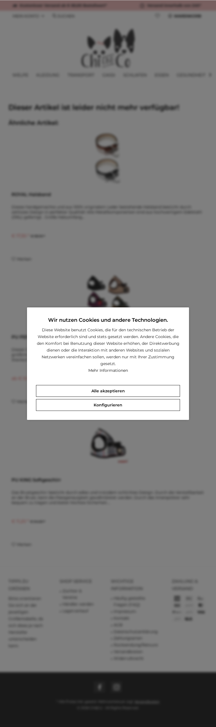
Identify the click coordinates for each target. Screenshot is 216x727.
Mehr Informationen (108, 370)
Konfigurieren (108, 405)
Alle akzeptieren (108, 390)
